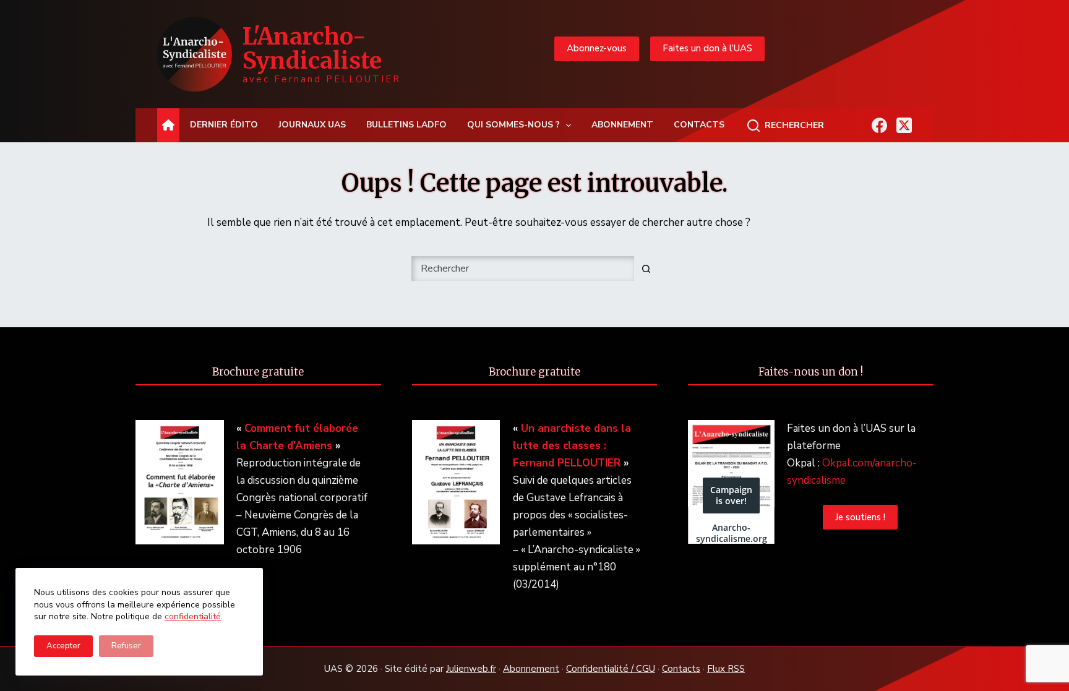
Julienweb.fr (471, 669)
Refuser (126, 645)
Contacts (699, 125)
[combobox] (522, 268)
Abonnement (622, 125)
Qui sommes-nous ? (513, 125)
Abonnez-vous (597, 48)
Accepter (63, 645)
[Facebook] (879, 125)
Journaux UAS (312, 125)
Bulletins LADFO (406, 125)
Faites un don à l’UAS (707, 48)
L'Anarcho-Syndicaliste (312, 48)
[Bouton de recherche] (646, 268)
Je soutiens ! (860, 517)
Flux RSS (726, 669)
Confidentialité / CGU (610, 669)
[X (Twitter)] (904, 125)
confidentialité (193, 616)
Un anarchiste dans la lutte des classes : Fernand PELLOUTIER (572, 445)
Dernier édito (224, 125)
